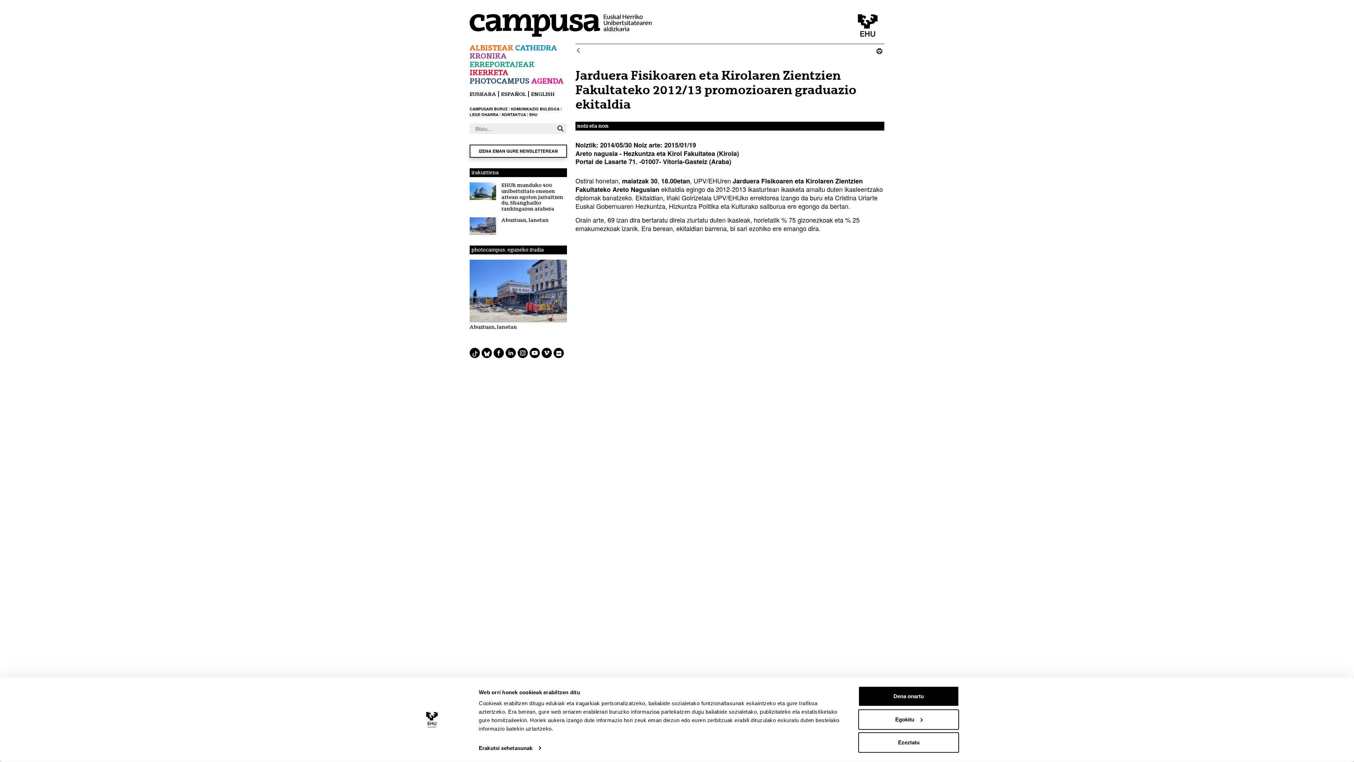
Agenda (547, 81)
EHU (533, 114)
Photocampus (500, 81)
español (513, 94)
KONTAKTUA (514, 114)
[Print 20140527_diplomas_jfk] (879, 51)
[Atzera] (578, 51)
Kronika (488, 56)
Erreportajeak (502, 64)
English (543, 94)
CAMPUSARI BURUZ (489, 108)
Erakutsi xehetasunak (505, 748)
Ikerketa (489, 72)
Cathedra (536, 47)
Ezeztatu (909, 742)
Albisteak (491, 47)
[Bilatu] (560, 129)
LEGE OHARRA (484, 114)
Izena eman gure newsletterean (518, 151)
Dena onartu (908, 696)
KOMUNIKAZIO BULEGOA (535, 108)
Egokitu (904, 719)
